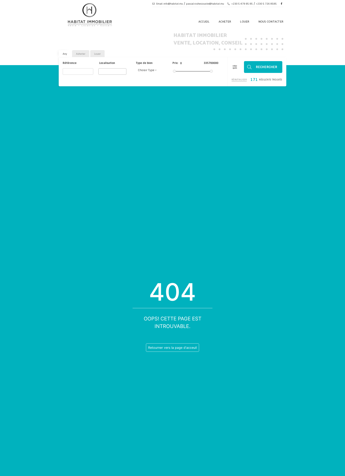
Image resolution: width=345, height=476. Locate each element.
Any (65, 54)
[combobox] (112, 71)
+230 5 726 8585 (266, 3)
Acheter (225, 22)
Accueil (204, 22)
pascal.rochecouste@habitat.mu (205, 3)
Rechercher (266, 67)
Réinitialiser (239, 79)
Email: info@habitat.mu (169, 3)
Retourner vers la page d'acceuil (172, 348)
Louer (244, 22)
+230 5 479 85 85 (242, 3)
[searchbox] (101, 71)
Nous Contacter (271, 22)
